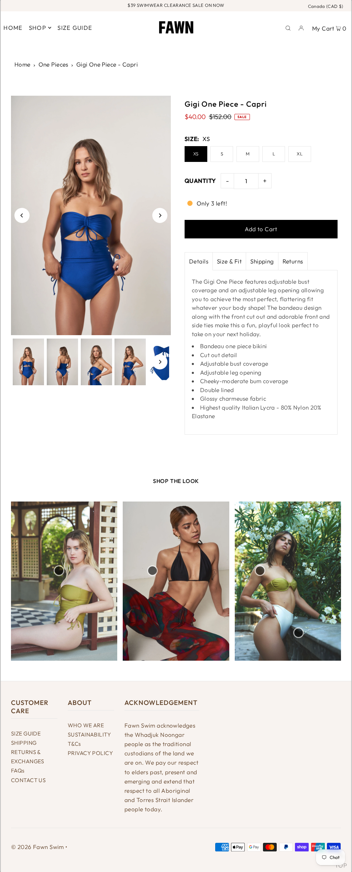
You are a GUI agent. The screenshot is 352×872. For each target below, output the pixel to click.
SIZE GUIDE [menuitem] (74, 27)
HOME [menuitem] (12, 27)
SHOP (37, 27)
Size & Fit (229, 261)
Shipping (262, 261)
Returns (293, 261)
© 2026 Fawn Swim (37, 846)
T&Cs (74, 743)
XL (299, 153)
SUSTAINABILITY (89, 734)
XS (196, 153)
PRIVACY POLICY (90, 753)
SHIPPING (23, 742)
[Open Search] (288, 27)
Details (198, 261)
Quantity (200, 180)
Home (22, 64)
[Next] (159, 215)
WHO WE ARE (86, 725)
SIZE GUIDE (26, 733)
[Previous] (22, 215)
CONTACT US (28, 780)
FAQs (18, 770)
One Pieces (53, 64)
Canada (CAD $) (325, 6)
